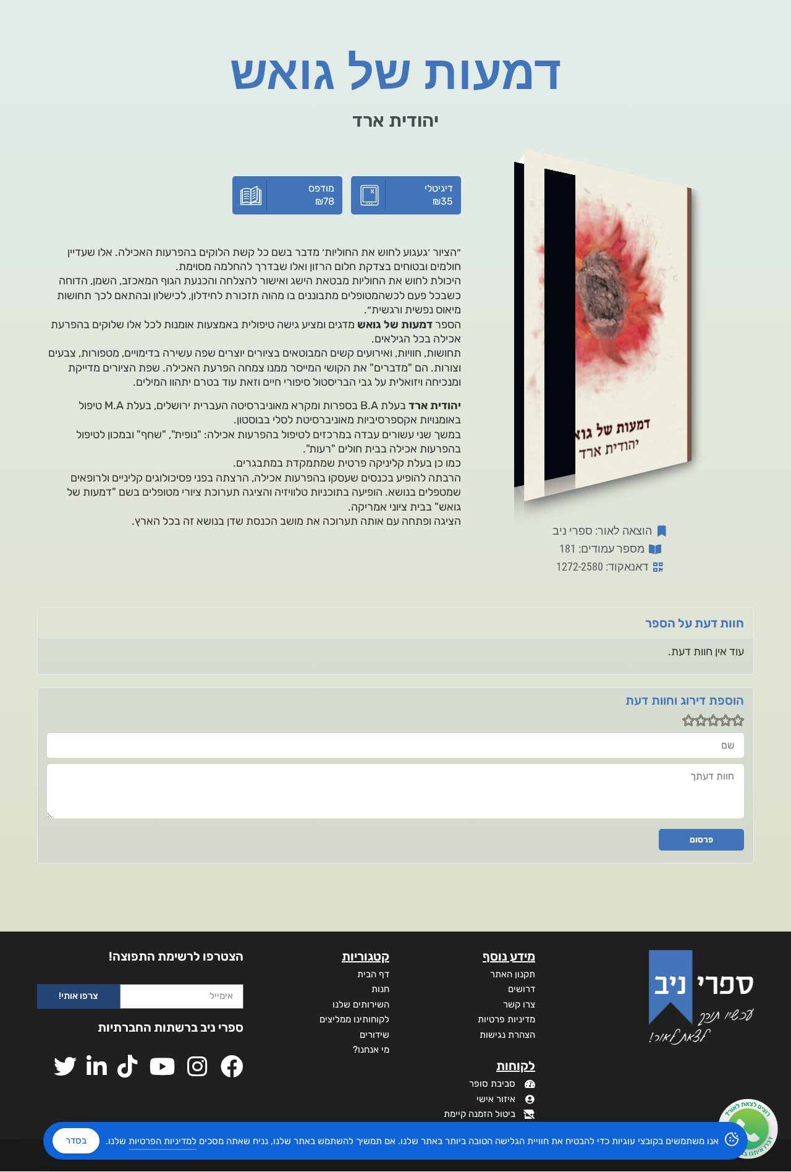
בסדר (76, 1140)
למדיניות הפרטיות (163, 1141)
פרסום (701, 839)
